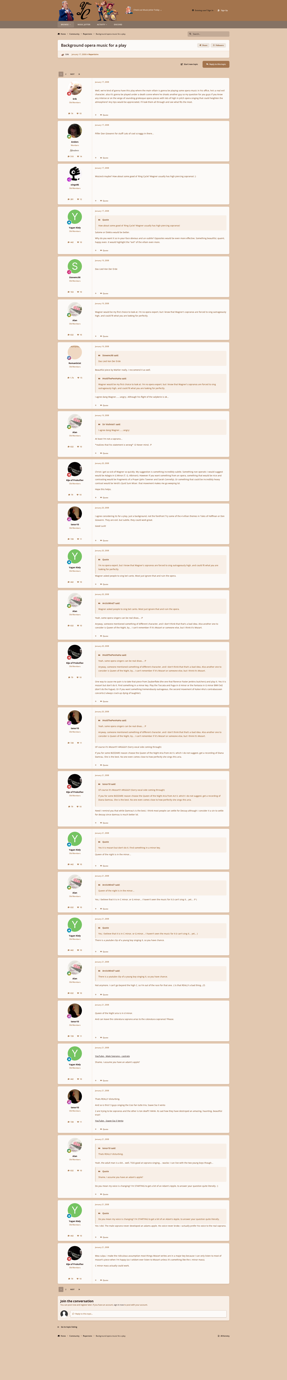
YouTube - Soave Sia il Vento (109, 1120)
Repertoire (93, 54)
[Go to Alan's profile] (75, 309)
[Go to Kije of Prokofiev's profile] (75, 469)
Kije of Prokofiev (74, 480)
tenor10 (75, 524)
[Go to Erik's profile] (62, 54)
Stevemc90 (74, 277)
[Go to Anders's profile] (75, 131)
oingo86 (75, 184)
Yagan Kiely (75, 227)
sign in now (119, 1304)
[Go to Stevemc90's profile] (75, 266)
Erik (67, 54)
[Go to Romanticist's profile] (75, 352)
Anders (74, 141)
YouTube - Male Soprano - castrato (112, 1056)
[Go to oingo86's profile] (75, 174)
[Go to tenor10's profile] (75, 513)
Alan (74, 320)
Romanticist (75, 363)
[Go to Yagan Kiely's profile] (75, 217)
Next (72, 74)
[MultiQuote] (95, 115)
